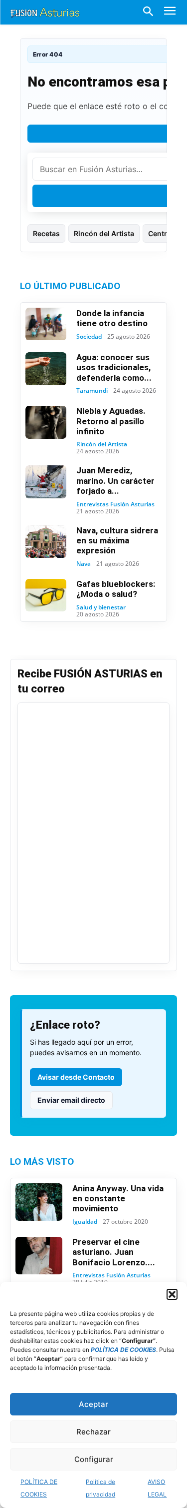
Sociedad (89, 337)
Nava (83, 564)
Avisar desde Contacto (76, 1077)
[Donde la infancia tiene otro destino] (45, 324)
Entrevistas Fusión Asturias (115, 504)
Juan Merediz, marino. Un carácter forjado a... (115, 480)
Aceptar (93, 1404)
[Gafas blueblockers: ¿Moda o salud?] (45, 595)
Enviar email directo (71, 1100)
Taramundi (92, 391)
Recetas (46, 233)
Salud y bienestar (101, 607)
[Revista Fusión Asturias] (45, 12)
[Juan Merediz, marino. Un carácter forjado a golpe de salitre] (45, 481)
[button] (172, 1294)
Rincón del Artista (104, 233)
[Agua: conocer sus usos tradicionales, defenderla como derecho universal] (45, 368)
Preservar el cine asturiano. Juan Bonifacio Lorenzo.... (113, 1252)
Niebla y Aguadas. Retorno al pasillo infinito (111, 421)
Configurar (93, 1459)
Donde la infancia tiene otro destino (112, 318)
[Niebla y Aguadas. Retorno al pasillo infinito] (45, 422)
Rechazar (93, 1431)
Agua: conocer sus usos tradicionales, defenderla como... (114, 367)
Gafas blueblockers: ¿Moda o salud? (115, 589)
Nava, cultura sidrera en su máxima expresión (117, 540)
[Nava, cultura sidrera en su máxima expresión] (45, 541)
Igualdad (84, 1222)
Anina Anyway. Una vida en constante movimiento (118, 1198)
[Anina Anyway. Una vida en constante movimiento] (38, 1202)
